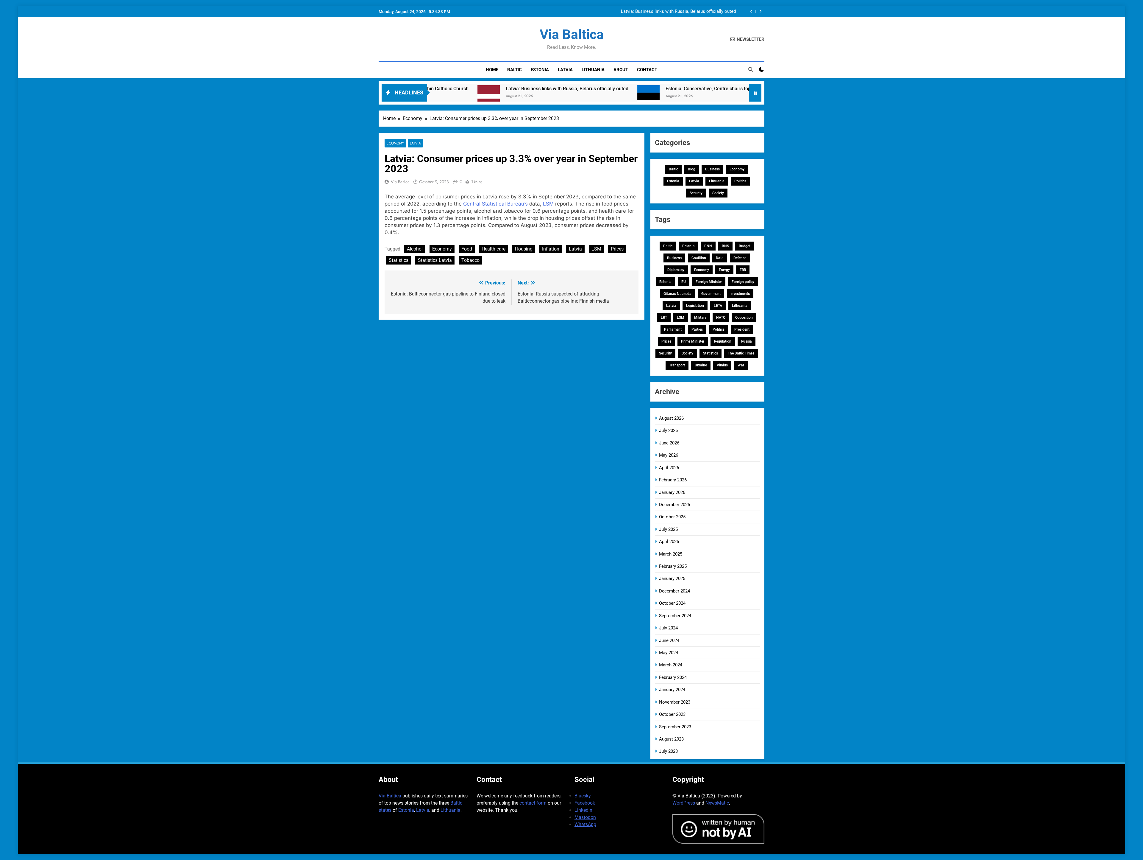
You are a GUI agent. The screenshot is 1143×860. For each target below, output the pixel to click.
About (620, 69)
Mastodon (585, 817)
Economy (395, 143)
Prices (617, 249)
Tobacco (470, 260)
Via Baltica (572, 34)
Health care (493, 249)
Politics (740, 181)
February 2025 (673, 566)
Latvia (565, 69)
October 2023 (672, 714)
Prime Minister (692, 341)
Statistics (398, 260)
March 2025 (670, 554)
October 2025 (672, 517)
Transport (677, 365)
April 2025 (669, 541)
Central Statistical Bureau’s (495, 204)
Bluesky (582, 796)
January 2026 (672, 492)
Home (492, 69)
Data (720, 258)
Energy (724, 270)
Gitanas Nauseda (677, 294)
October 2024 (672, 603)
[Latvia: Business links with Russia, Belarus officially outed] (432, 96)
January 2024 (672, 689)
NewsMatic (717, 803)
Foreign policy (743, 282)
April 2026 (669, 467)
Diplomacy (675, 270)
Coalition (698, 258)
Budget (744, 246)
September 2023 (675, 727)
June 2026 (669, 443)
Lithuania (593, 69)
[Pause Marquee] (755, 93)
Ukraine (701, 365)
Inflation (550, 249)
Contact (647, 69)
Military (700, 317)
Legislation (695, 306)
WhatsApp (585, 824)
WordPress (683, 803)
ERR (743, 270)
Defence (739, 258)
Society (718, 193)
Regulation (722, 341)
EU (683, 282)
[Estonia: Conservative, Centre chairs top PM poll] (591, 96)
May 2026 (668, 455)
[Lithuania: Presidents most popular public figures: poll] (731, 96)
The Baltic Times (741, 353)
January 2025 (672, 578)
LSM (548, 204)
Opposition (744, 317)
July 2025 (668, 529)
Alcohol (415, 249)
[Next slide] (760, 11)
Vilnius (722, 365)
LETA (718, 306)
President (741, 329)
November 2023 (674, 702)
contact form (532, 803)
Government (711, 294)
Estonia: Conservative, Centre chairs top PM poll (660, 88)
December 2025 (674, 504)
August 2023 (671, 739)
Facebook (584, 803)
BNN (708, 246)
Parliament (673, 329)
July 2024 (668, 628)
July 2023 (668, 751)
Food (466, 249)
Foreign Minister (709, 282)
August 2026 (671, 418)
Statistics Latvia (435, 260)
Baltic (514, 69)
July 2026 (668, 430)
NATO (720, 317)
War (741, 365)
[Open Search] (750, 69)
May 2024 (668, 652)
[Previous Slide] (751, 11)
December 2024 (674, 591)
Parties (697, 329)
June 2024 (669, 640)
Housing (524, 249)
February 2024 (673, 677)
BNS (725, 246)
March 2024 (670, 665)
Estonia (540, 69)
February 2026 (673, 480)
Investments (740, 294)
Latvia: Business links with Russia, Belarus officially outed (678, 11)
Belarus (688, 246)
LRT (664, 317)
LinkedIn (583, 810)
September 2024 (675, 615)
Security (696, 193)
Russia (746, 341)
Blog (691, 169)
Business (712, 169)
